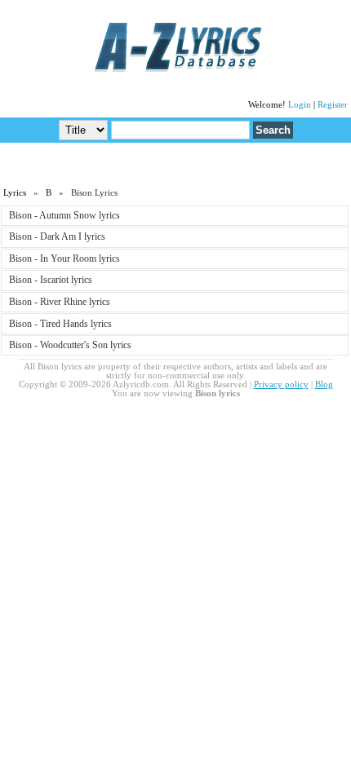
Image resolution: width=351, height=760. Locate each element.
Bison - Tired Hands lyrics (60, 323)
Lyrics (14, 192)
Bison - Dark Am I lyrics (57, 236)
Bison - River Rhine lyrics (59, 301)
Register (333, 104)
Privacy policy (281, 384)
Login (299, 104)
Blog (324, 384)
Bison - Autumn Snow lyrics (64, 215)
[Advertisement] (175, 164)
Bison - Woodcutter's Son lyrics (70, 345)
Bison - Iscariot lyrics (50, 279)
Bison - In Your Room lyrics (64, 258)
